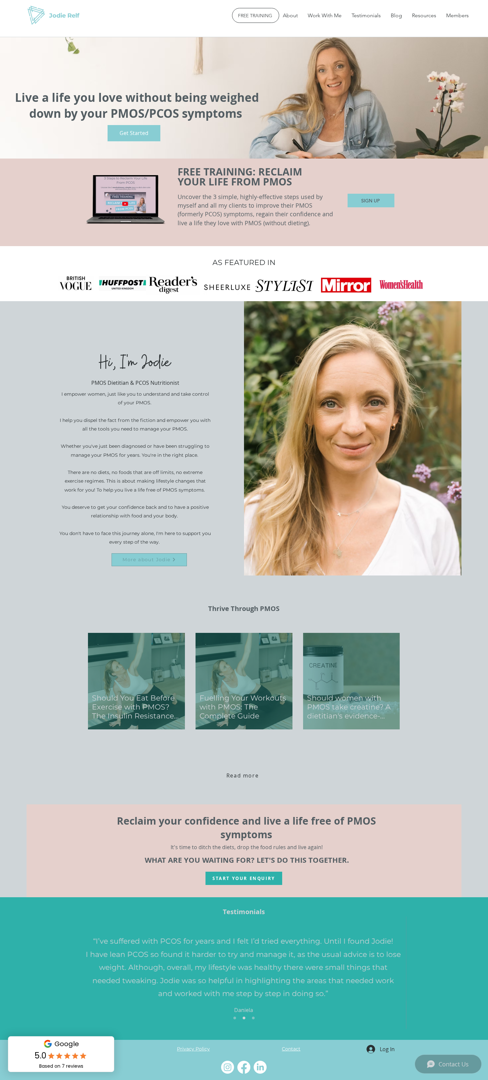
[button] (325, 15)
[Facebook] (243, 1067)
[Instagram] (227, 1067)
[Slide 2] (244, 1018)
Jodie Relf (64, 15)
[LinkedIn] (260, 1067)
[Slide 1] (234, 1018)
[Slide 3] (253, 1018)
